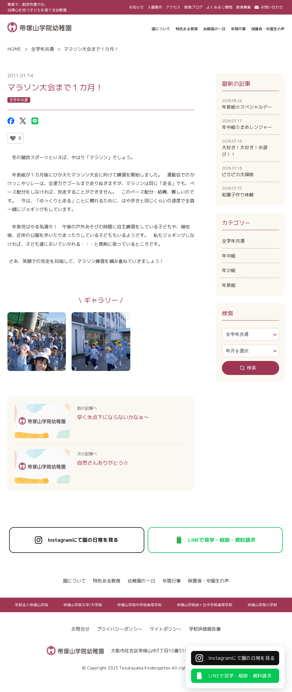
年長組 (229, 285)
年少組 (229, 270)
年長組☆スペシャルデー (247, 104)
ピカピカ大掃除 (238, 172)
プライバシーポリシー (119, 629)
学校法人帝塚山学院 (31, 604)
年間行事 (172, 581)
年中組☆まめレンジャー (247, 124)
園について (74, 581)
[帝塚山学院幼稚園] (39, 26)
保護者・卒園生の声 (208, 581)
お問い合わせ (272, 7)
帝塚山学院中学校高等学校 (139, 604)
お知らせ (136, 7)
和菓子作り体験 (238, 192)
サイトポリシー (166, 629)
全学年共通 (42, 49)
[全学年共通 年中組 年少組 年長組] (250, 334)
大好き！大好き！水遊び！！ (244, 148)
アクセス (173, 7)
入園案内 (154, 7)
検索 (251, 367)
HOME (14, 49)
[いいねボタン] (13, 138)
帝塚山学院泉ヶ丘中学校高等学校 (204, 604)
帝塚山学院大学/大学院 (82, 604)
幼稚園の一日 (141, 581)
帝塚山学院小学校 (262, 604)
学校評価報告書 (205, 629)
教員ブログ (193, 7)
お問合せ (80, 629)
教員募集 (243, 7)
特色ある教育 (106, 581)
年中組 (229, 256)
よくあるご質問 (219, 7)
